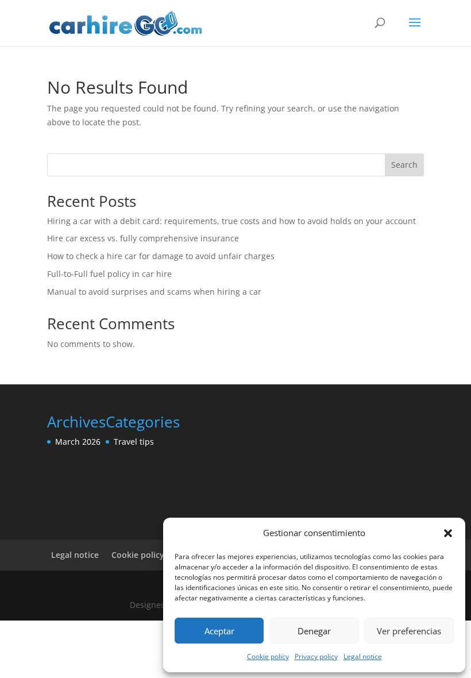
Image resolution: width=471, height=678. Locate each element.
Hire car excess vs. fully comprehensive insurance (143, 238)
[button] (448, 533)
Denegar (314, 631)
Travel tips (134, 441)
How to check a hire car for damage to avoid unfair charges (161, 256)
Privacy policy (316, 656)
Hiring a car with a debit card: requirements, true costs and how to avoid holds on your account (231, 220)
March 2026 (78, 441)
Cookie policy (268, 656)
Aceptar (219, 631)
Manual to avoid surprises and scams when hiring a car (154, 291)
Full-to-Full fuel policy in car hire (109, 273)
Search (404, 164)
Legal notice (362, 656)
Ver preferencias (409, 631)
